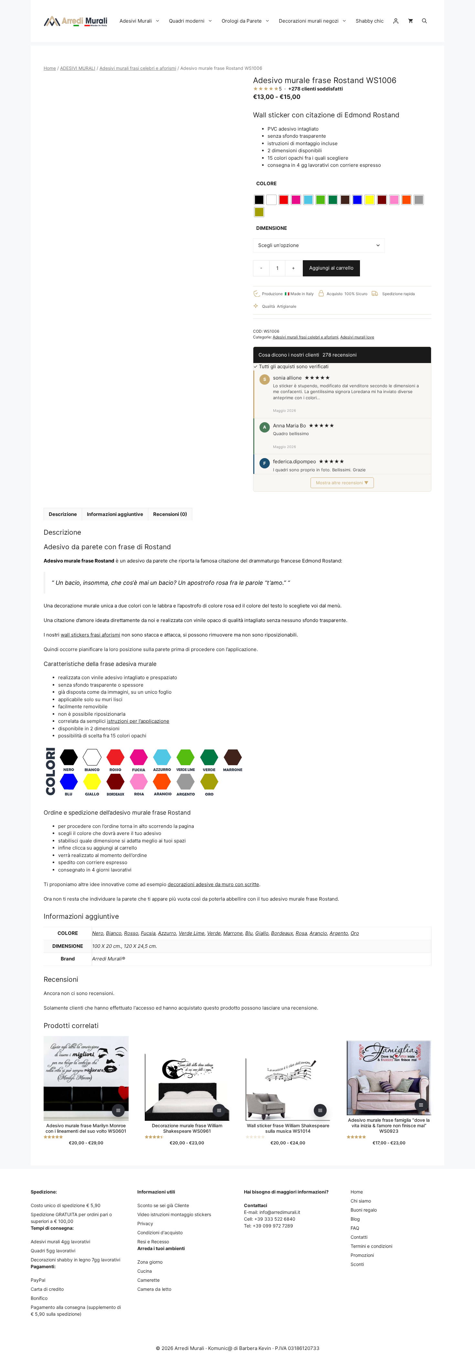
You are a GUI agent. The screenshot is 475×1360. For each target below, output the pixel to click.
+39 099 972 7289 (273, 1225)
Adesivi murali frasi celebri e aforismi (138, 68)
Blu (249, 933)
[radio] (259, 200)
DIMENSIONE (271, 228)
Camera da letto (154, 1289)
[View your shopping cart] (410, 21)
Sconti (357, 1264)
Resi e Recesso (153, 1241)
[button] (424, 21)
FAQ (355, 1228)
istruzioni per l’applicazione (138, 721)
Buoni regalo (364, 1210)
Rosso (131, 933)
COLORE (266, 183)
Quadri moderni (187, 21)
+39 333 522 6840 (274, 1219)
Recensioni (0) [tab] (170, 514)
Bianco (113, 933)
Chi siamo (361, 1201)
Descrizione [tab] (63, 514)
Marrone (233, 933)
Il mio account (396, 21)
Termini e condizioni (371, 1246)
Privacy (145, 1223)
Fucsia (148, 933)
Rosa (301, 933)
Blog (355, 1219)
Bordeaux (282, 933)
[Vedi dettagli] (118, 1110)
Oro (355, 933)
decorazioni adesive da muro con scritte (213, 884)
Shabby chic (370, 21)
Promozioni (362, 1255)
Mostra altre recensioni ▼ (342, 482)
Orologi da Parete (242, 21)
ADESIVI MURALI (77, 68)
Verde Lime (192, 933)
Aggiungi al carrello (331, 268)
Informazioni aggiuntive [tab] (115, 514)
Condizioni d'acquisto (160, 1232)
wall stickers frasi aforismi (90, 635)
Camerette (148, 1280)
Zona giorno (150, 1262)
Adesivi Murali (136, 21)
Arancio (318, 933)
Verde (214, 933)
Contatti (359, 1237)
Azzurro (167, 933)
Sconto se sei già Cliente (163, 1205)
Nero (97, 933)
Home (50, 68)
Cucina (144, 1271)
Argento (339, 933)
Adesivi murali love (357, 337)
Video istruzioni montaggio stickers (174, 1214)
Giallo (262, 933)
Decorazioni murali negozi (309, 21)
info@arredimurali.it (279, 1212)
